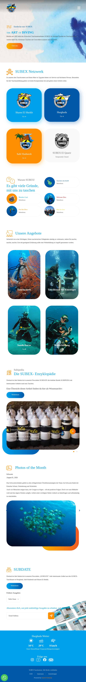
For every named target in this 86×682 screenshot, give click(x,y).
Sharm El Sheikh (24, 114)
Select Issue (12, 599)
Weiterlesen (15, 395)
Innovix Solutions (46, 678)
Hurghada (62, 114)
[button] (73, 451)
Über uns (15, 46)
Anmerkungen (52, 674)
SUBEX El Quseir (62, 154)
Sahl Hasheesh (24, 156)
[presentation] (6, 510)
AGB (30, 674)
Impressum (40, 674)
